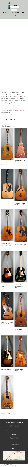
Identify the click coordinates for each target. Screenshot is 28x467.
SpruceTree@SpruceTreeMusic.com (13, 430)
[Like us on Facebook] (21, 430)
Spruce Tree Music (14, 5)
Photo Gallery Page (18, 110)
